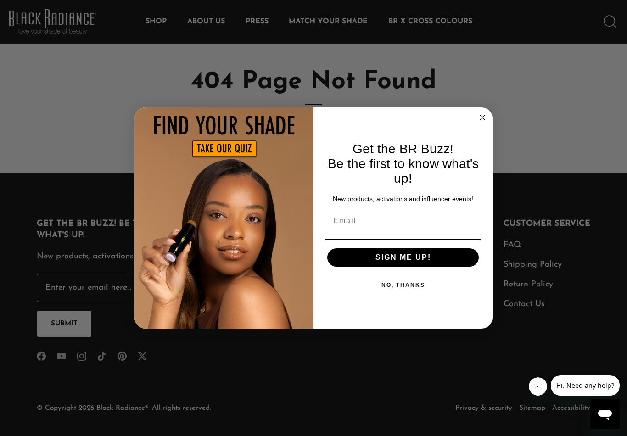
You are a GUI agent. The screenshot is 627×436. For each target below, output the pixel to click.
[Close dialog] (482, 117)
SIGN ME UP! (403, 257)
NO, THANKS (403, 285)
